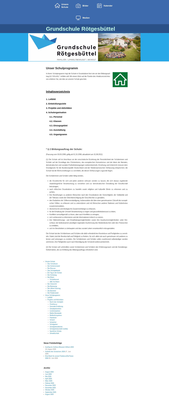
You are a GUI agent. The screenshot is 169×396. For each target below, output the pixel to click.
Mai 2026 (48, 376)
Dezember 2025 (50, 385)
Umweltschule (54, 333)
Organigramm (60, 134)
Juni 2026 (48, 374)
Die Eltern (50, 277)
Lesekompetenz (55, 311)
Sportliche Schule (55, 331)
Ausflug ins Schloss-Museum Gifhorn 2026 (59, 347)
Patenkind (53, 318)
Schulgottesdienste (56, 327)
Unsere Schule (50, 261)
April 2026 (48, 379)
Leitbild (52, 99)
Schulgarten (54, 324)
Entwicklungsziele (57, 104)
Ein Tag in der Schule (54, 273)
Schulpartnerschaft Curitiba (59, 329)
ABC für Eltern (54, 282)
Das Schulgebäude (53, 270)
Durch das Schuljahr (56, 302)
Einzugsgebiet (60, 125)
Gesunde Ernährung (56, 306)
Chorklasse (53, 304)
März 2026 (48, 381)
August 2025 (49, 394)
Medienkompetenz (56, 315)
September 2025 (50, 392)
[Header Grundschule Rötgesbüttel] (84, 47)
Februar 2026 (49, 383)
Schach (52, 320)
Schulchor (53, 322)
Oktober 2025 (49, 390)
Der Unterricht (52, 284)
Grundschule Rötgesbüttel (80, 29)
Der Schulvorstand (53, 266)
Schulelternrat (54, 279)
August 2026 (49, 372)
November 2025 (50, 388)
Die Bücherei (51, 291)
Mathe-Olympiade (55, 313)
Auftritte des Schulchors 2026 (55, 351)
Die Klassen (51, 268)
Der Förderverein (53, 293)
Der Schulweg (52, 275)
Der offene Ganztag (53, 288)
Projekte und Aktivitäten (60, 108)
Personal (57, 117)
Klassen (57, 121)
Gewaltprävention (55, 309)
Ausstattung (59, 130)
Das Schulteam (52, 264)
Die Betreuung (52, 286)
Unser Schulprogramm (62, 68)
